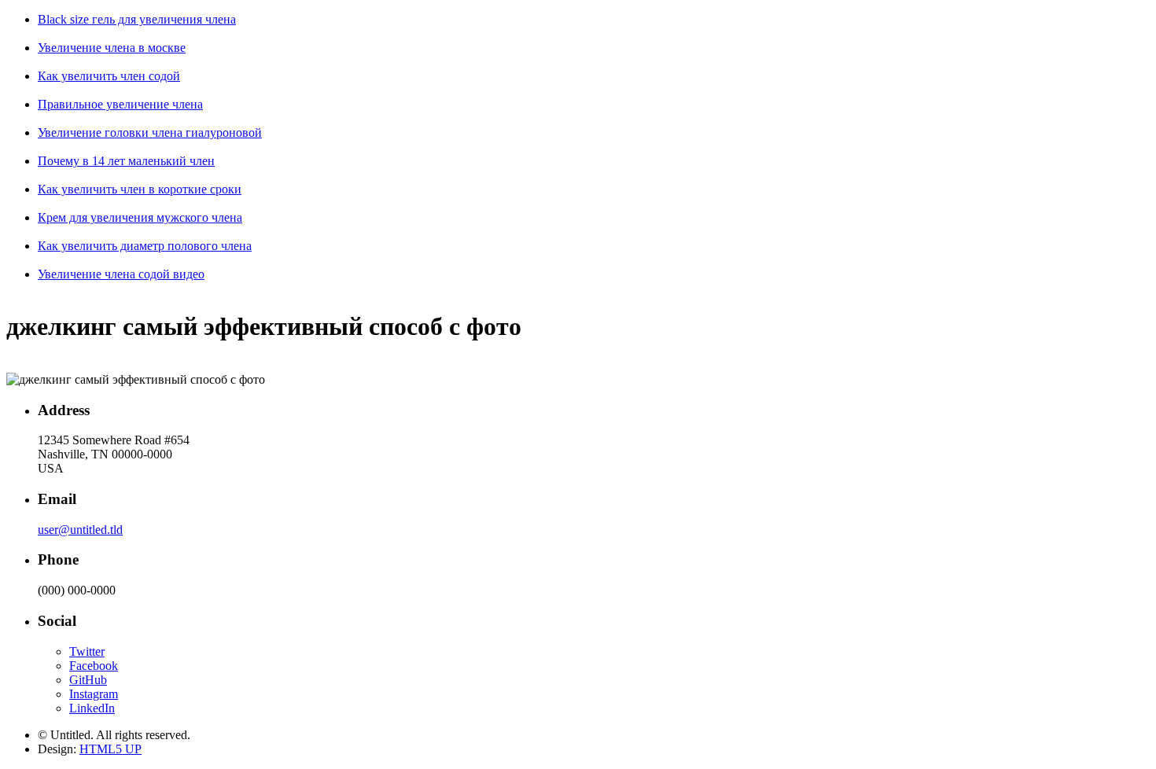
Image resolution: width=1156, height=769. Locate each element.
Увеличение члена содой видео (121, 274)
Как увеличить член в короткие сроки (139, 189)
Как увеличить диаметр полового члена (145, 245)
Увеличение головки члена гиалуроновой (150, 132)
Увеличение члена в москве (112, 47)
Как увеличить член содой (109, 76)
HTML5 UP (110, 749)
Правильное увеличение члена (120, 104)
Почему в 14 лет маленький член (126, 160)
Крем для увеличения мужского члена (140, 217)
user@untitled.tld (80, 529)
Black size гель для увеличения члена (137, 19)
